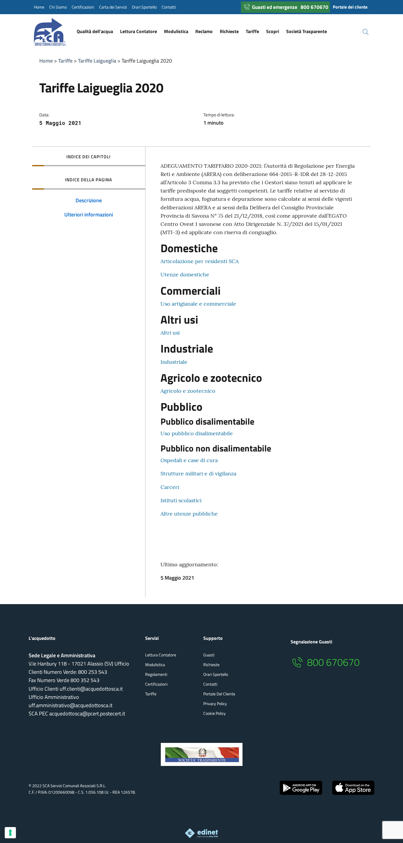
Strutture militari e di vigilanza (198, 473)
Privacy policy (215, 703)
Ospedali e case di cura (189, 460)
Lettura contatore (160, 655)
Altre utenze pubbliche (189, 513)
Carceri (169, 487)
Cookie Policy (214, 713)
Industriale (173, 361)
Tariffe (65, 61)
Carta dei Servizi (113, 7)
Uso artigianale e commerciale (198, 303)
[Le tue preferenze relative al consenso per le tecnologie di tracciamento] (10, 832)
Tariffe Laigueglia (97, 61)
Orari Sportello (144, 7)
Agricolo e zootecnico (187, 390)
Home (39, 7)
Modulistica (155, 664)
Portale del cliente (350, 7)
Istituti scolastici (181, 500)
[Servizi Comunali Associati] (56, 32)
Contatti (169, 7)
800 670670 (314, 7)
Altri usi (170, 332)
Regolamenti (156, 674)
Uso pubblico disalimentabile (196, 433)
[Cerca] (362, 32)
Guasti (208, 655)
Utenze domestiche (184, 274)
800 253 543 (92, 672)
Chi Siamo (58, 7)
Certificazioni (83, 7)
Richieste (211, 664)
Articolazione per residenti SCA (199, 261)
